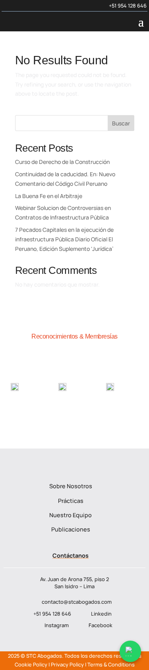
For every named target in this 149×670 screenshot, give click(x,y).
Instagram (57, 625)
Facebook (100, 625)
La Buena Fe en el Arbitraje (48, 196)
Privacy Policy (67, 664)
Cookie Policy (31, 664)
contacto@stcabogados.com (77, 601)
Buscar (121, 123)
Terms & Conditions (111, 664)
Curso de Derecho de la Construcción (62, 162)
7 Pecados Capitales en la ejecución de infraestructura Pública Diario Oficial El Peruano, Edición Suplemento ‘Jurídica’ (64, 239)
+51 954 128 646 (128, 5)
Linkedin (101, 613)
